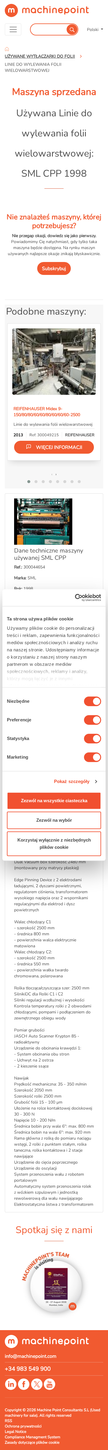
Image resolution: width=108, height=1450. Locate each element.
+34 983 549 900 (28, 1369)
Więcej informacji (59, 447)
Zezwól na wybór (54, 820)
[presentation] (51, 474)
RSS (8, 1421)
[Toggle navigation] (13, 29)
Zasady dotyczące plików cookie (32, 1442)
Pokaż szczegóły (72, 781)
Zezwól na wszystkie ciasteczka (54, 800)
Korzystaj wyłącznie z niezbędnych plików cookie (54, 843)
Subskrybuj (54, 268)
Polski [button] (93, 29)
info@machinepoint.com (30, 1356)
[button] (28, 482)
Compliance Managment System (32, 1437)
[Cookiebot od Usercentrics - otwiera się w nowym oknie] (76, 598)
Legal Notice (15, 1431)
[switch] (92, 720)
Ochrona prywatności (23, 1426)
